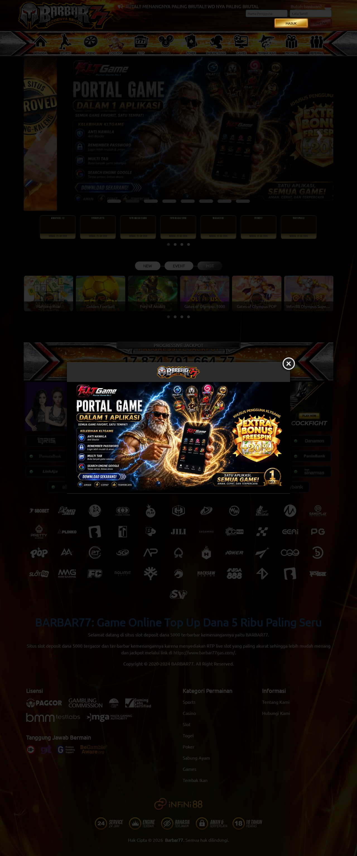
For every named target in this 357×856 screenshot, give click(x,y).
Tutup (288, 364)
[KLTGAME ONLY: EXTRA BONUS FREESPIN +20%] (178, 438)
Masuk (291, 23)
